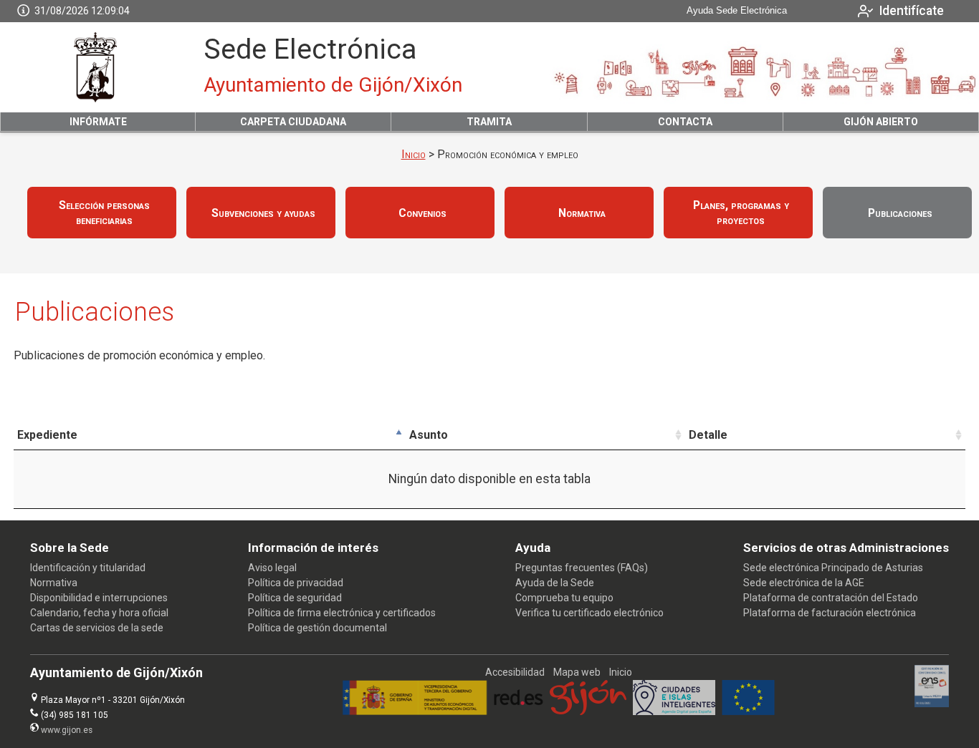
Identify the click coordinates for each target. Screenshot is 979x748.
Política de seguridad (295, 597)
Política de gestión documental (317, 627)
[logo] (95, 67)
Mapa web (577, 672)
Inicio (413, 154)
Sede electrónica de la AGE (803, 582)
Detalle (708, 435)
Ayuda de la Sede (554, 582)
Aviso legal (272, 567)
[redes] (518, 711)
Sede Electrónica (310, 49)
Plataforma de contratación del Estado (830, 597)
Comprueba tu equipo (564, 597)
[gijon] (588, 711)
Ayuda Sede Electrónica (737, 11)
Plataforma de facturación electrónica (829, 612)
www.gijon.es (66, 730)
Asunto (428, 435)
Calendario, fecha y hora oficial (99, 612)
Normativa (53, 582)
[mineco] (414, 711)
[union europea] (748, 711)
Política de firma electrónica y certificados (342, 612)
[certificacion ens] (932, 703)
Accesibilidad (515, 672)
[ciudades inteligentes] (674, 711)
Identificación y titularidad (87, 567)
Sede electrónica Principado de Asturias (833, 567)
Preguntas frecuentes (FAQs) (581, 567)
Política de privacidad (295, 582)
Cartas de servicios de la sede (96, 627)
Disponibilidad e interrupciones (99, 597)
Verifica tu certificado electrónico (589, 612)
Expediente (47, 435)
